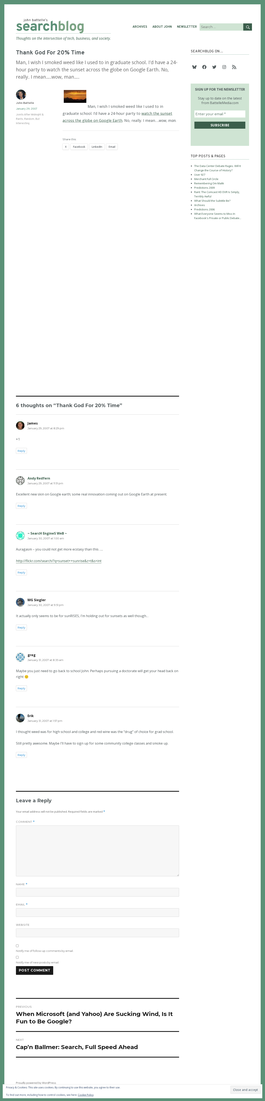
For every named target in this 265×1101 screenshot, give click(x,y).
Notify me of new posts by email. (37, 962)
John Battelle (25, 103)
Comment (25, 822)
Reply (21, 450)
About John (162, 27)
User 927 (199, 174)
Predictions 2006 (204, 209)
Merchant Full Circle (206, 179)
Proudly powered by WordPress (36, 1083)
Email (22, 904)
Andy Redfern (39, 478)
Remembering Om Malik (209, 183)
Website (23, 924)
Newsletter (187, 27)
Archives (139, 27)
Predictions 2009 (204, 187)
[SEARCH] (247, 27)
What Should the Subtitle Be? (212, 201)
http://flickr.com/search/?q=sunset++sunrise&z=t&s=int (58, 561)
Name (22, 884)
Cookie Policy (86, 1095)
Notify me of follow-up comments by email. (44, 950)
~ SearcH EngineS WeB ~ (47, 533)
